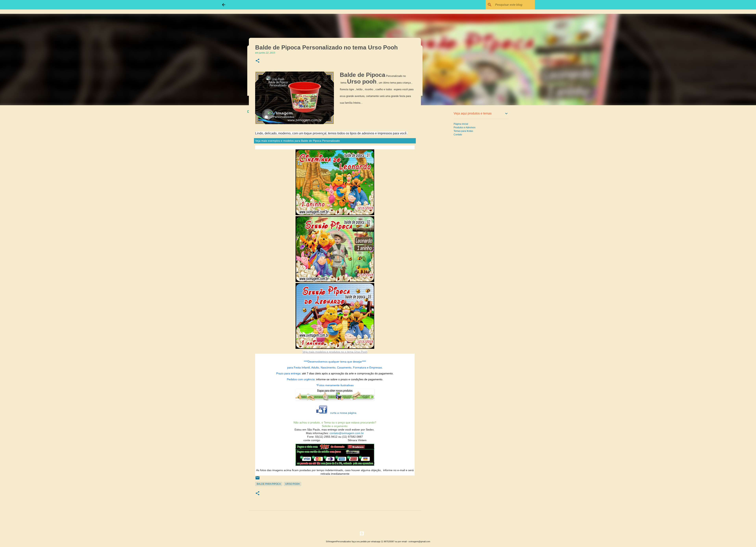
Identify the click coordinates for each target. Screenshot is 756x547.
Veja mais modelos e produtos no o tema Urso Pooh (334, 351)
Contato (458, 134)
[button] (257, 61)
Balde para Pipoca (269, 484)
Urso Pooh (292, 484)
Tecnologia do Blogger (380, 533)
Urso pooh (361, 81)
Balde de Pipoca (362, 75)
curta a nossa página (343, 412)
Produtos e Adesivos (464, 127)
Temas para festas (463, 131)
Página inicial (461, 124)
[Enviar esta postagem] (257, 479)
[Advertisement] (441, 170)
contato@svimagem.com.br (347, 433)
